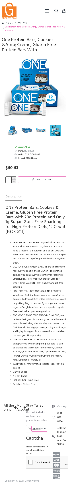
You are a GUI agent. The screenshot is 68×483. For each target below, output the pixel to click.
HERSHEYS (22, 23)
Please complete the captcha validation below (35, 450)
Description (13, 197)
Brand (10, 23)
